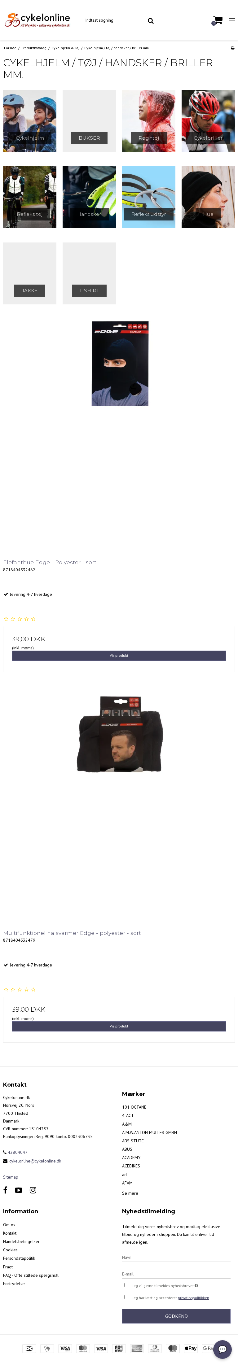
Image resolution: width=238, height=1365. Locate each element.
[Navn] (176, 1257)
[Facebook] (5, 1190)
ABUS (127, 1149)
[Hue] (208, 197)
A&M (127, 1124)
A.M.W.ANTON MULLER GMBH (149, 1132)
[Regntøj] (148, 121)
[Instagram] (33, 1190)
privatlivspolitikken (193, 1297)
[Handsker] (89, 197)
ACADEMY (131, 1157)
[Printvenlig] (232, 48)
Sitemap (10, 1177)
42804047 (17, 1152)
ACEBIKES (131, 1166)
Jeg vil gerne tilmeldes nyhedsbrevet (181, 1284)
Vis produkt (119, 655)
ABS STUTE (133, 1141)
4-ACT (128, 1115)
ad (124, 1174)
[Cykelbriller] (208, 121)
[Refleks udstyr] (148, 197)
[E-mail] (176, 1273)
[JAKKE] (29, 273)
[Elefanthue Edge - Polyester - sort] (119, 434)
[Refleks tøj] (29, 197)
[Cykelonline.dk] (39, 20)
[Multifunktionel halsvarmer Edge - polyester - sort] (119, 805)
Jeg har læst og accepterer (171, 1297)
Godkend (176, 1316)
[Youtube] (18, 1190)
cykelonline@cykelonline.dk (35, 1161)
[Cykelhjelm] (29, 121)
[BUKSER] (89, 121)
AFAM (127, 1183)
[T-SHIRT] (89, 273)
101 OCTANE (134, 1107)
